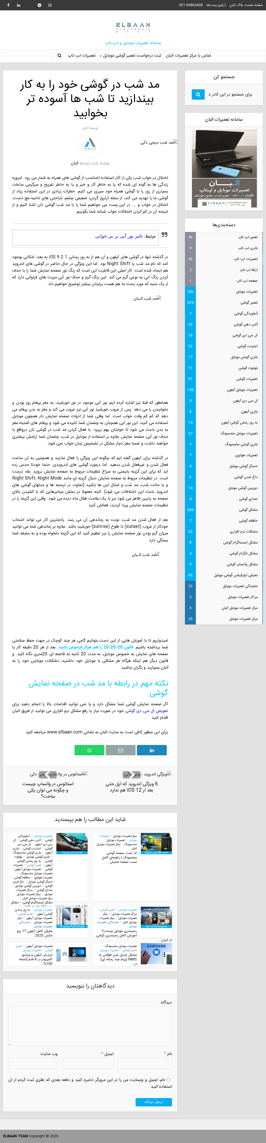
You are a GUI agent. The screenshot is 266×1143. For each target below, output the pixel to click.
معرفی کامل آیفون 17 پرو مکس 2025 (34, 933)
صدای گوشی (44, 890)
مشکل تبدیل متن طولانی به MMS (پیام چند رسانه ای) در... (118, 959)
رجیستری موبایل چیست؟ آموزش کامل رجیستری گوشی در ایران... (134, 935)
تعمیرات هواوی (43, 877)
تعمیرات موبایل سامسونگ (36, 873)
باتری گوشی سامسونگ (27, 852)
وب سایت (49, 1054)
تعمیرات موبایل (43, 836)
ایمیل (107, 1054)
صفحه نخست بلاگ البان (246, 5)
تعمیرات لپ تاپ (82, 55)
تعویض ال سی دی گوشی (146, 711)
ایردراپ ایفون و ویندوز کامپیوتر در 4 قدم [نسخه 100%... (35, 959)
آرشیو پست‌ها (216, 5)
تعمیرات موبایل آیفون (28, 869)
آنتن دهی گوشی (30, 840)
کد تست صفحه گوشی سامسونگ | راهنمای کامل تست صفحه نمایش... (119, 857)
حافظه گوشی (22, 877)
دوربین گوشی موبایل (28, 886)
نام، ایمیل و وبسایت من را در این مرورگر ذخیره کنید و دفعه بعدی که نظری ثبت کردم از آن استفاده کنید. (90, 1083)
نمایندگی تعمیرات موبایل (117, 924)
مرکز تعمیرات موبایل (125, 836)
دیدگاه (166, 1002)
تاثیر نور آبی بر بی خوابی (119, 236)
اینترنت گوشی (32, 848)
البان (85, 128)
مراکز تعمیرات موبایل (124, 914)
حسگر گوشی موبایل (40, 881)
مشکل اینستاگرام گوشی (37, 902)
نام (168, 1054)
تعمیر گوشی (34, 865)
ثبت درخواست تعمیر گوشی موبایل (132, 55)
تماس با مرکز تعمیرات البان (188, 55)
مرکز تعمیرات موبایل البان (116, 846)
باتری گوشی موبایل (38, 856)
